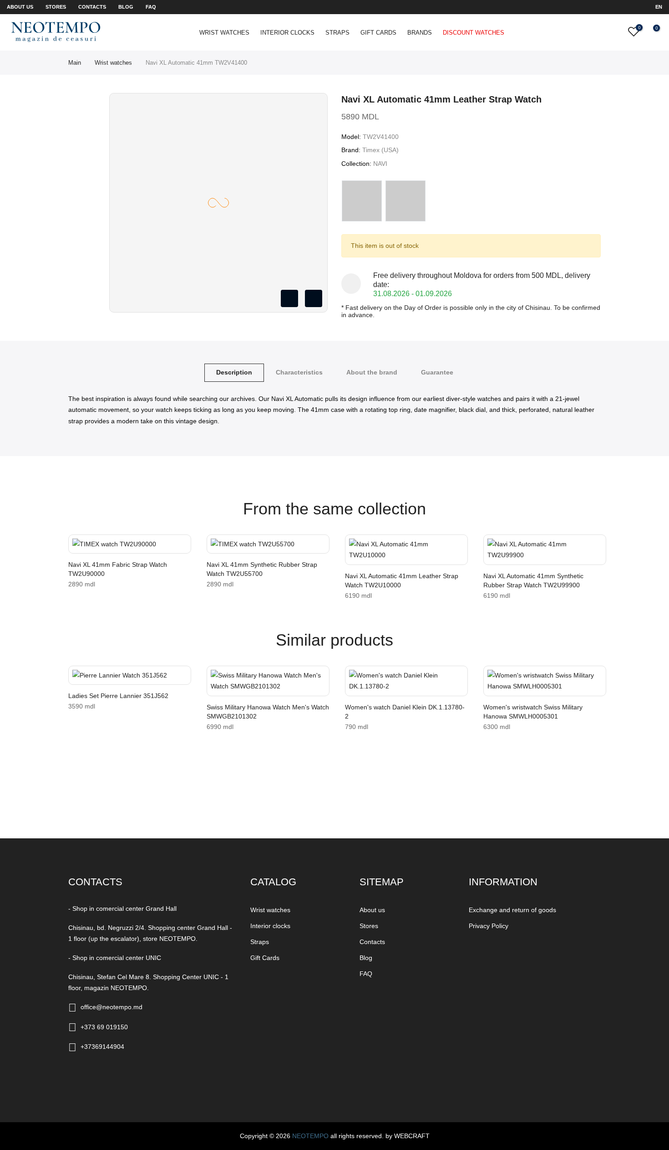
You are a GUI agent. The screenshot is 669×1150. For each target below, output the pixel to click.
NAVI (380, 163)
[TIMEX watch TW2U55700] (268, 544)
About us (20, 7)
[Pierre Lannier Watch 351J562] (129, 675)
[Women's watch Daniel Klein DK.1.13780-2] (406, 681)
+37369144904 (102, 1046)
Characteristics (299, 372)
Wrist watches (224, 32)
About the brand (371, 372)
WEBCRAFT (412, 1136)
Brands (419, 32)
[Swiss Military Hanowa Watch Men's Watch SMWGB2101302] (268, 681)
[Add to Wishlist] (78, 546)
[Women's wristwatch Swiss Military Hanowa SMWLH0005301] (544, 681)
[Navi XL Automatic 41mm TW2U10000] (406, 549)
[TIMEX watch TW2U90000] (129, 544)
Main (74, 62)
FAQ (151, 7)
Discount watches (473, 32)
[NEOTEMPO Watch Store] (56, 32)
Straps (337, 32)
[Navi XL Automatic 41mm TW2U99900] (544, 549)
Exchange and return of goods (512, 910)
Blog (125, 7)
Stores (56, 7)
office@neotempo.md (111, 1007)
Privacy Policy (488, 925)
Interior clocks (287, 32)
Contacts (92, 7)
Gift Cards (378, 32)
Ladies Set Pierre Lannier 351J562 (118, 695)
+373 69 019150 (104, 1027)
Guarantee (437, 372)
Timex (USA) (380, 150)
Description (234, 372)
